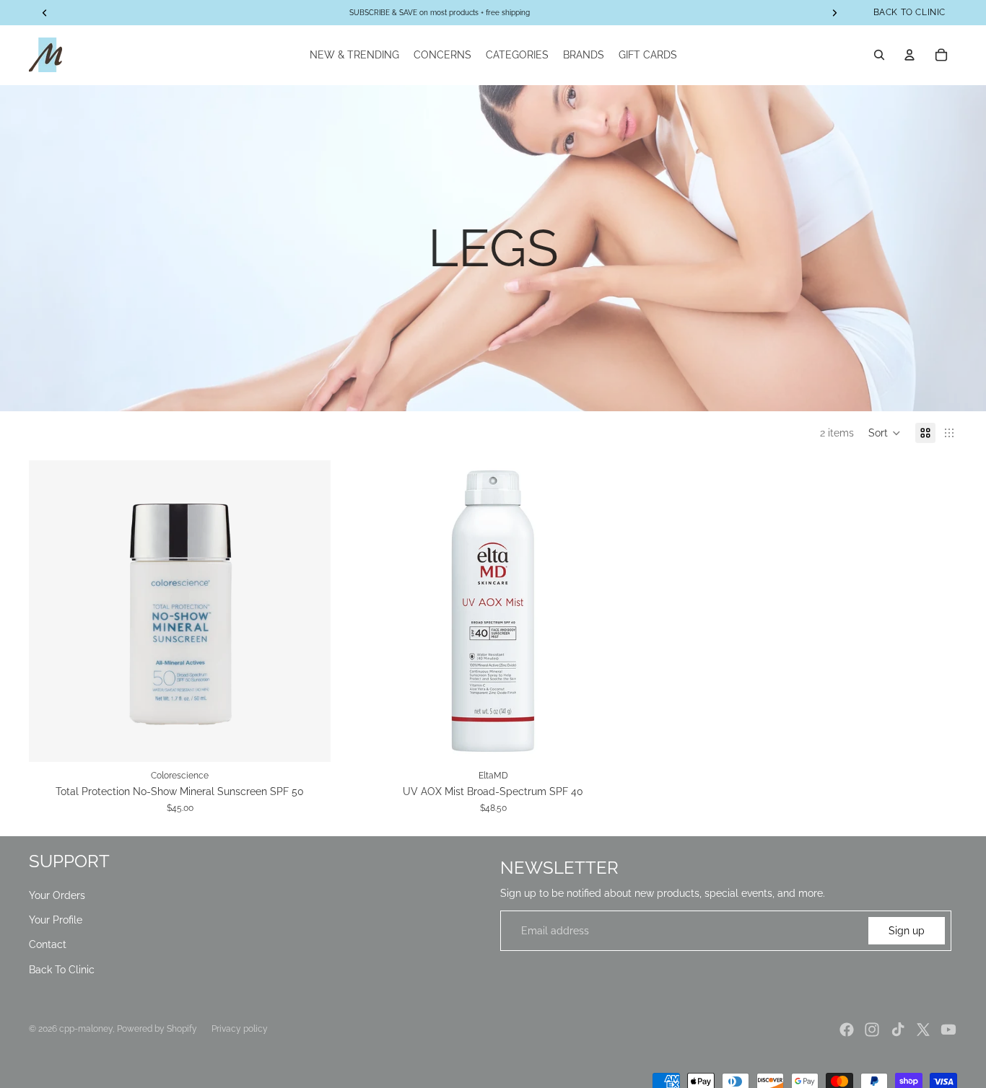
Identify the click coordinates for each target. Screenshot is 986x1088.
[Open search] (879, 55)
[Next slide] (309, 611)
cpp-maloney (86, 1029)
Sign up (907, 930)
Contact (47, 944)
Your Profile (55, 920)
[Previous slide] (50, 611)
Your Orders (57, 895)
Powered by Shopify (157, 1029)
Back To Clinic (62, 969)
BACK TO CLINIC (909, 12)
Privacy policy (239, 1029)
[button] (884, 433)
